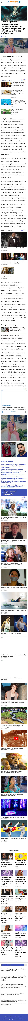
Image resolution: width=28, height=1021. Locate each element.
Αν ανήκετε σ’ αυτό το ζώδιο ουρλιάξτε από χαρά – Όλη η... (20, 933)
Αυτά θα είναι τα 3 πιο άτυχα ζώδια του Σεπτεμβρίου (20, 898)
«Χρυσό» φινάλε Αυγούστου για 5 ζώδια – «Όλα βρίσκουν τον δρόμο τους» (20, 950)
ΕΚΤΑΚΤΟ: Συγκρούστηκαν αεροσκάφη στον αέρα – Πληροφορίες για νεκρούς (12, 475)
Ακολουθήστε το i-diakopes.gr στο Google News (10, 493)
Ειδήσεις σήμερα (7, 461)
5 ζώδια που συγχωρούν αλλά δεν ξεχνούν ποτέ (6, 933)
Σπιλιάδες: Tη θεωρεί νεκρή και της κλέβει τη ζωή (6, 862)
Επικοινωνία (20, 1016)
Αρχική (6, 1016)
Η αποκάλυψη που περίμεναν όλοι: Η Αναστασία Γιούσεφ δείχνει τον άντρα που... (20, 881)
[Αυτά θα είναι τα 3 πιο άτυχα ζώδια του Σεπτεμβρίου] (21, 892)
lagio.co (24, 1019)
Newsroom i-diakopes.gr (8, 56)
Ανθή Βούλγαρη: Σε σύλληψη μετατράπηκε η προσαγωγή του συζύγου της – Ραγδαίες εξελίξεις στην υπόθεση (13, 486)
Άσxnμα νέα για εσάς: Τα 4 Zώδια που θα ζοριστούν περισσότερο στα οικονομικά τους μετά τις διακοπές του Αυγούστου (13, 471)
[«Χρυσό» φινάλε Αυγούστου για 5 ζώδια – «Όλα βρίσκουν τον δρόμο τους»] (21, 943)
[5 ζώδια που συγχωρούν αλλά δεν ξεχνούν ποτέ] (7, 928)
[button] (14, 13)
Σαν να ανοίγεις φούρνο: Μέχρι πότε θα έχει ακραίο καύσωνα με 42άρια (17, 329)
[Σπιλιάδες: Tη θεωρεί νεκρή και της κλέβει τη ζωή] (7, 856)
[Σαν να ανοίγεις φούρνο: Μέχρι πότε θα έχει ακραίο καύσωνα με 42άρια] (5, 329)
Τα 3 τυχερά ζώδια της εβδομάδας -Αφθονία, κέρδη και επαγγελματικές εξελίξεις (7, 881)
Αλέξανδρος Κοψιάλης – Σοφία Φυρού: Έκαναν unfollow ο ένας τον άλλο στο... (6, 916)
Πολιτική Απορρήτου (13, 1016)
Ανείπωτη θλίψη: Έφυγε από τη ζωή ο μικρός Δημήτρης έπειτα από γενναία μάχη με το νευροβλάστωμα (13, 466)
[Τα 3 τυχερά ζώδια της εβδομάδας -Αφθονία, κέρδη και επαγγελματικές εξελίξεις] (7, 873)
